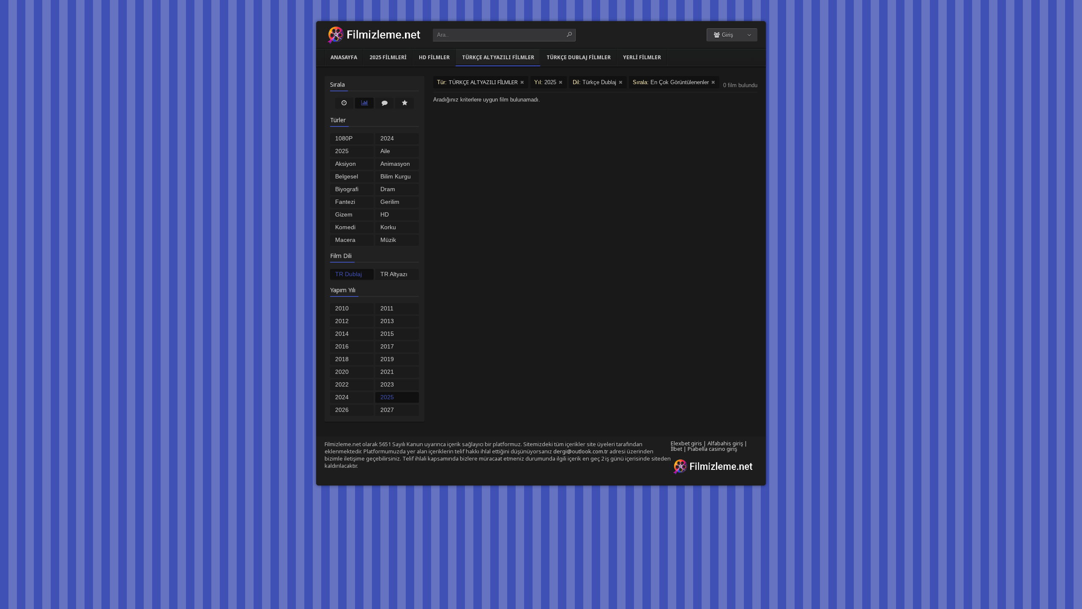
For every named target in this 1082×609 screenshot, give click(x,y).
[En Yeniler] (344, 103)
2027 (387, 409)
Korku (388, 227)
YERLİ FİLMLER (642, 57)
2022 (342, 384)
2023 (387, 384)
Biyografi (346, 189)
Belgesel (346, 176)
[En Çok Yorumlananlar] (384, 103)
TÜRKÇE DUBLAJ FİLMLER (578, 57)
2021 (387, 371)
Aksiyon (345, 163)
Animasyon (395, 163)
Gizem (343, 214)
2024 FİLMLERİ (393, 139)
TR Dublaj (348, 274)
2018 (342, 359)
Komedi (345, 227)
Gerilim (389, 201)
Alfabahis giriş (725, 443)
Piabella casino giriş (712, 449)
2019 (387, 359)
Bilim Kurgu (395, 176)
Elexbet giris (686, 443)
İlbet (676, 449)
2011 (386, 308)
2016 (342, 346)
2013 (387, 321)
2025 (387, 397)
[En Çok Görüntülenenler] (364, 103)
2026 (342, 409)
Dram (387, 189)
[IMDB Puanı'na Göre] (404, 103)
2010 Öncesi (344, 309)
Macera (345, 239)
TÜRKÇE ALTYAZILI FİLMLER (498, 57)
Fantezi (345, 201)
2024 (342, 397)
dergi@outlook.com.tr (580, 451)
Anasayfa (344, 57)
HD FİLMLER (434, 57)
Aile (385, 151)
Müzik (388, 239)
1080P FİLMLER (348, 139)
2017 (387, 346)
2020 (342, 371)
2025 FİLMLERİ (388, 57)
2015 (387, 333)
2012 (342, 321)
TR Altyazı (393, 274)
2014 (342, 333)
